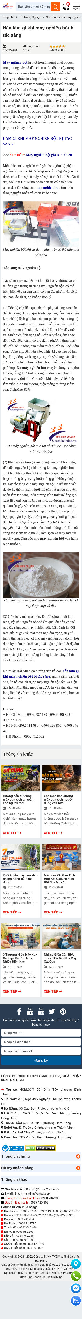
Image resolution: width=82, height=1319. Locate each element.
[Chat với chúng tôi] (75, 1300)
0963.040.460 (28, 1227)
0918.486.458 (23, 1215)
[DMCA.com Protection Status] (40, 1148)
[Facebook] (19, 1011)
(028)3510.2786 (70, 1211)
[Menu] (76, 6)
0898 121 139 (35, 1243)
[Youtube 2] (41, 1011)
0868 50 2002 (34, 1248)
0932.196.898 (49, 1211)
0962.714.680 (43, 1215)
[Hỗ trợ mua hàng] (75, 1276)
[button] (78, 1156)
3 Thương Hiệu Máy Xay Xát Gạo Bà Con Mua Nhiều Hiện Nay (20, 958)
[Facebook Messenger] (75, 1288)
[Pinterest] (63, 1011)
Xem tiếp (10, 833)
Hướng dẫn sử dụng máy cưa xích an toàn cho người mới (18, 799)
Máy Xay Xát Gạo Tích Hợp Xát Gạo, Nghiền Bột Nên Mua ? (59, 879)
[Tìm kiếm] (55, 6)
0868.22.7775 (27, 1223)
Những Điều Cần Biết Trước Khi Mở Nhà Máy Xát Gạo (60, 958)
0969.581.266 (24, 1231)
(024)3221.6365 (64, 1215)
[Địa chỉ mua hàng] (75, 1263)
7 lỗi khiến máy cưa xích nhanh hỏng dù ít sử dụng (20, 879)
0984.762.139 (25, 1235)
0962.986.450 (25, 1219)
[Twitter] (52, 1011)
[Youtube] (30, 1011)
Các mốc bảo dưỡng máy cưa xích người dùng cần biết (58, 799)
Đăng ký (41, 1060)
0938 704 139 (25, 1239)
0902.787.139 (29, 1211)
